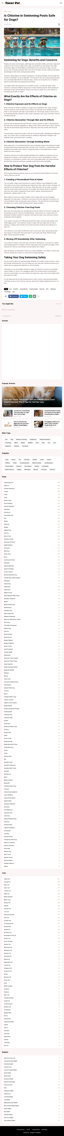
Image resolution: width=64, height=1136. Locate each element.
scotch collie (32, 738)
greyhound (32, 589)
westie (32, 866)
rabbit (23, 442)
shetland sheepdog (32, 616)
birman (32, 974)
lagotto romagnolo (32, 827)
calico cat (32, 888)
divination (25, 446)
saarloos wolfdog (32, 845)
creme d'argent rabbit (32, 1070)
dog (10, 11)
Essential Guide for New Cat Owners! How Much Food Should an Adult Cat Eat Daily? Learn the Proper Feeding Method (52, 412)
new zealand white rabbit (32, 1105)
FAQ (47, 289)
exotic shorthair (32, 941)
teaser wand (9, 466)
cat (6, 439)
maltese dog (32, 530)
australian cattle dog (32, 765)
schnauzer (32, 548)
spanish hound (32, 857)
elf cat (32, 1015)
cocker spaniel (32, 572)
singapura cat (32, 968)
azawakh (32, 771)
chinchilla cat (32, 956)
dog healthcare (24, 289)
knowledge (7, 291)
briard (32, 777)
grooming (8, 442)
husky (32, 494)
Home (5, 11)
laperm (32, 1024)
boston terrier (32, 646)
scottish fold (32, 920)
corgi (32, 497)
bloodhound (32, 774)
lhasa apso (32, 723)
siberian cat (32, 953)
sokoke (32, 1039)
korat (32, 983)
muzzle (36, 469)
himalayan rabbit (32, 1090)
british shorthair (32, 896)
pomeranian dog (32, 515)
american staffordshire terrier (32, 619)
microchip (27, 469)
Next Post (58, 316)
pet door (52, 469)
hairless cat (32, 944)
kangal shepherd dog (32, 818)
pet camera (28, 466)
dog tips (42, 289)
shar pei (32, 631)
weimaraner (32, 655)
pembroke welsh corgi (32, 726)
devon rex (32, 980)
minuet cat (32, 959)
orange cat (32, 882)
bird (43, 442)
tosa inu (32, 690)
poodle (32, 491)
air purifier (45, 466)
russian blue (32, 926)
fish (54, 442)
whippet (32, 673)
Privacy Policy (21, 1129)
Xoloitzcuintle (32, 756)
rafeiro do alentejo (32, 842)
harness (18, 466)
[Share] (58, 24)
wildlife (30, 442)
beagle (32, 527)
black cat (32, 885)
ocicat (32, 1027)
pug (32, 518)
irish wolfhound (32, 809)
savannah (32, 1033)
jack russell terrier (32, 560)
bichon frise (32, 536)
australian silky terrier (32, 768)
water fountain (36, 463)
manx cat (32, 995)
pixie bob (32, 1030)
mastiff (32, 601)
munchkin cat (32, 932)
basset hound (32, 637)
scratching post (24, 463)
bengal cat (32, 929)
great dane (32, 586)
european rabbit (32, 1079)
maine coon (32, 899)
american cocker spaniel (32, 658)
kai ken (32, 720)
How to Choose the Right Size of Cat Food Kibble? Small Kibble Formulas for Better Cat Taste (22, 423)
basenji (32, 676)
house (13, 459)
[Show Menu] (2, 2)
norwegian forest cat (32, 935)
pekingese (32, 580)
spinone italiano (32, 860)
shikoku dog (32, 851)
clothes (7, 463)
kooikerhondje (32, 824)
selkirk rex (32, 1036)
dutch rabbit (32, 1073)
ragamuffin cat (32, 962)
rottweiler (32, 563)
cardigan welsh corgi (32, 696)
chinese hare (32, 1067)
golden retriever (32, 482)
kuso (37, 442)
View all (58, 303)
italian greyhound (32, 613)
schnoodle (32, 848)
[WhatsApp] (30, 296)
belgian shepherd (32, 643)
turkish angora (32, 1004)
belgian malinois (32, 640)
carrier (49, 459)
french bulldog (32, 503)
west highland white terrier (32, 595)
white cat (32, 893)
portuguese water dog (32, 839)
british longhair (32, 986)
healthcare (53, 289)
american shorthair (32, 914)
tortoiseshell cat (32, 923)
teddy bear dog (32, 747)
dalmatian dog (32, 610)
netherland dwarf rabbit (32, 1102)
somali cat (32, 1001)
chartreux (32, 989)
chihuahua (32, 509)
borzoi (32, 693)
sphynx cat (32, 938)
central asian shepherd (32, 792)
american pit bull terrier (32, 661)
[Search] (60, 2)
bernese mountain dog (32, 574)
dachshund (32, 512)
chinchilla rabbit (32, 1064)
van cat (32, 1045)
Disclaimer (44, 1129)
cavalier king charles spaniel (32, 577)
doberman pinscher (32, 542)
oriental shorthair (32, 998)
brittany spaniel (32, 780)
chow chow (32, 554)
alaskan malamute (32, 566)
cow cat (32, 911)
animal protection (45, 439)
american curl (32, 971)
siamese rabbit (32, 1114)
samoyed (32, 524)
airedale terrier (32, 762)
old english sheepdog (32, 625)
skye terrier (32, 854)
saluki (32, 735)
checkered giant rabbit (32, 1061)
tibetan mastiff (32, 652)
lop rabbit (32, 1099)
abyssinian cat (32, 947)
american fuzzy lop (32, 1058)
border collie (32, 500)
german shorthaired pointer (32, 708)
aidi (32, 759)
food (6, 459)
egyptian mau (32, 1012)
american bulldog (32, 569)
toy (20, 459)
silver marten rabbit (32, 1120)
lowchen (32, 833)
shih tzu (32, 533)
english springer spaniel (32, 667)
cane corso (32, 679)
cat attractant (49, 463)
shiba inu (32, 485)
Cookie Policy (36, 1129)
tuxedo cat (32, 890)
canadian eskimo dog (32, 786)
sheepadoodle (32, 741)
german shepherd (32, 506)
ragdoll (32, 905)
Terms (28, 1129)
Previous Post (7, 316)
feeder (35, 459)
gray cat (32, 917)
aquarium (8, 446)
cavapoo (32, 789)
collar (15, 463)
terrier (32, 750)
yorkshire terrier (32, 539)
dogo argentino (32, 664)
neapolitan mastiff (32, 670)
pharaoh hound (32, 836)
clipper (19, 469)
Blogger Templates (35, 1132)
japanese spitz (32, 717)
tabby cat (32, 879)
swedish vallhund (32, 863)
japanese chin (32, 812)
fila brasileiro (32, 685)
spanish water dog (32, 688)
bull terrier (32, 622)
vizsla (32, 753)
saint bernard (32, 607)
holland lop (32, 1093)
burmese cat (32, 977)
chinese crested (32, 699)
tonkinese (32, 1042)
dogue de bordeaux (32, 798)
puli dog (32, 729)
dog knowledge (34, 289)
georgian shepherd (32, 804)
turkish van (32, 965)
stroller (37, 466)
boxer (32, 557)
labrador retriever (32, 488)
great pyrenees (32, 649)
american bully (32, 634)
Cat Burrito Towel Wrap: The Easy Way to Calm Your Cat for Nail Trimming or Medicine (22, 412)
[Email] (34, 296)
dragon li (32, 992)
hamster (16, 446)
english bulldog (32, 545)
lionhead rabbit (32, 1096)
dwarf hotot (32, 1076)
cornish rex (32, 1009)
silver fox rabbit (32, 1117)
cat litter (26, 459)
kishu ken (32, 821)
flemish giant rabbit (32, 1082)
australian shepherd (32, 598)
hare (32, 1087)
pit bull (32, 521)
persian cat (32, 902)
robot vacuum (9, 469)
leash (42, 459)
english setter (32, 801)
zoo (49, 442)
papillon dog (32, 628)
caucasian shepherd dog (32, 682)
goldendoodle (32, 711)
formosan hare (32, 1085)
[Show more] (38, 296)
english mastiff (32, 705)
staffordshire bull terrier (32, 744)
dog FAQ (16, 289)
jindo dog (32, 815)
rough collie (32, 732)
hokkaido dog (32, 714)
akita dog (32, 551)
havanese (32, 807)
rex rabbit (32, 1111)
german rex (32, 1018)
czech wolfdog (32, 795)
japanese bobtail (32, 1021)
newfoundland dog (32, 604)
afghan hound (32, 592)
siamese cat (32, 908)
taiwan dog (32, 583)
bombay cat (32, 1007)
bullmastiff (32, 783)
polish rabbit (32, 1108)
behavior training (21, 439)
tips (13, 291)
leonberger (32, 830)
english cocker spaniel (32, 702)
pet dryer (44, 469)
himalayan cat (32, 950)
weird (16, 442)
